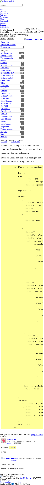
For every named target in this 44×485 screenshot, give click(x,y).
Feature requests (6, 129)
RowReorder (6, 111)
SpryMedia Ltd (25, 478)
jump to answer (37, 435)
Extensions (4, 86)
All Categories (6, 53)
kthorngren (11, 439)
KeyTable (5, 106)
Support (3, 23)
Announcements (6, 65)
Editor (2, 83)
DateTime (5, 98)
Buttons (4, 91)
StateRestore (6, 124)
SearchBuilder (6, 116)
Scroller (4, 114)
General (3, 63)
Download (4, 17)
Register (10, 38)
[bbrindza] (28, 39)
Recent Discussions (8, 45)
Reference (4, 15)
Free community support (6, 59)
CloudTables (5, 80)
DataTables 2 (6, 70)
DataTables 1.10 (7, 73)
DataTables (4, 68)
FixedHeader (6, 103)
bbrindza (38, 39)
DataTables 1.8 (7, 78)
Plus (1, 9)
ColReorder (5, 93)
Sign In (3, 38)
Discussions (4, 27)
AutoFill (4, 88)
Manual (3, 11)
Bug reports (5, 126)
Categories (4, 42)
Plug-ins (3, 132)
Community (4, 21)
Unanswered (5, 47)
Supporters (16, 482)
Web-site (3, 137)
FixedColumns (6, 101)
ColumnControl (7, 96)
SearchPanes (6, 119)
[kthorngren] (3, 441)
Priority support (6, 56)
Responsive (5, 109)
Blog (2, 19)
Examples (4, 13)
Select (3, 121)
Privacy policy (5, 482)
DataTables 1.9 (7, 75)
